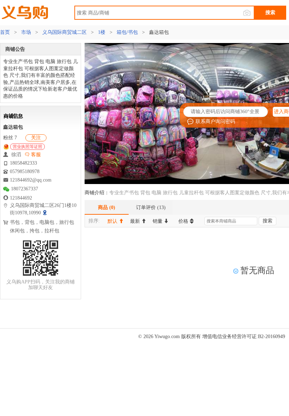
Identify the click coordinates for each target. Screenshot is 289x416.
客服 (35, 154)
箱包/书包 (127, 32)
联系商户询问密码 (215, 121)
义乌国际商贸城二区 (64, 32)
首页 (5, 32)
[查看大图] (45, 212)
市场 (26, 32)
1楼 (102, 32)
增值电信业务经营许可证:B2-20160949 (243, 336)
